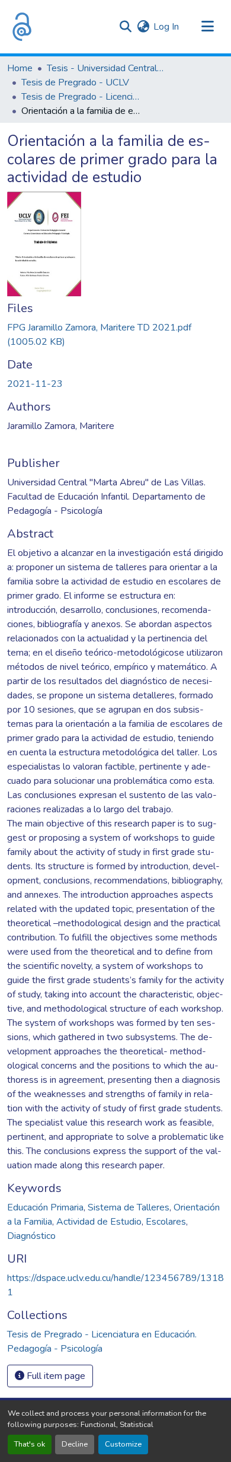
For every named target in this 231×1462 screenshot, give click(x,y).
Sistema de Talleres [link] (128, 1207)
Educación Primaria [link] (45, 1207)
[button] (22, 27)
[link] (115, 334)
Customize (123, 1444)
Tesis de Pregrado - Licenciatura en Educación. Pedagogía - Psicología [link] (80, 96)
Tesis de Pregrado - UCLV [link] (75, 82)
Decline (75, 1444)
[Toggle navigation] (207, 26)
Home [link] (20, 68)
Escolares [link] (166, 1221)
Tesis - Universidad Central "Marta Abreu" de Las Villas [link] (106, 68)
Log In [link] (166, 26)
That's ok (29, 1444)
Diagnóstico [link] (31, 1235)
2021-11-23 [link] (35, 383)
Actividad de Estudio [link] (99, 1221)
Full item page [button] (54, 1375)
